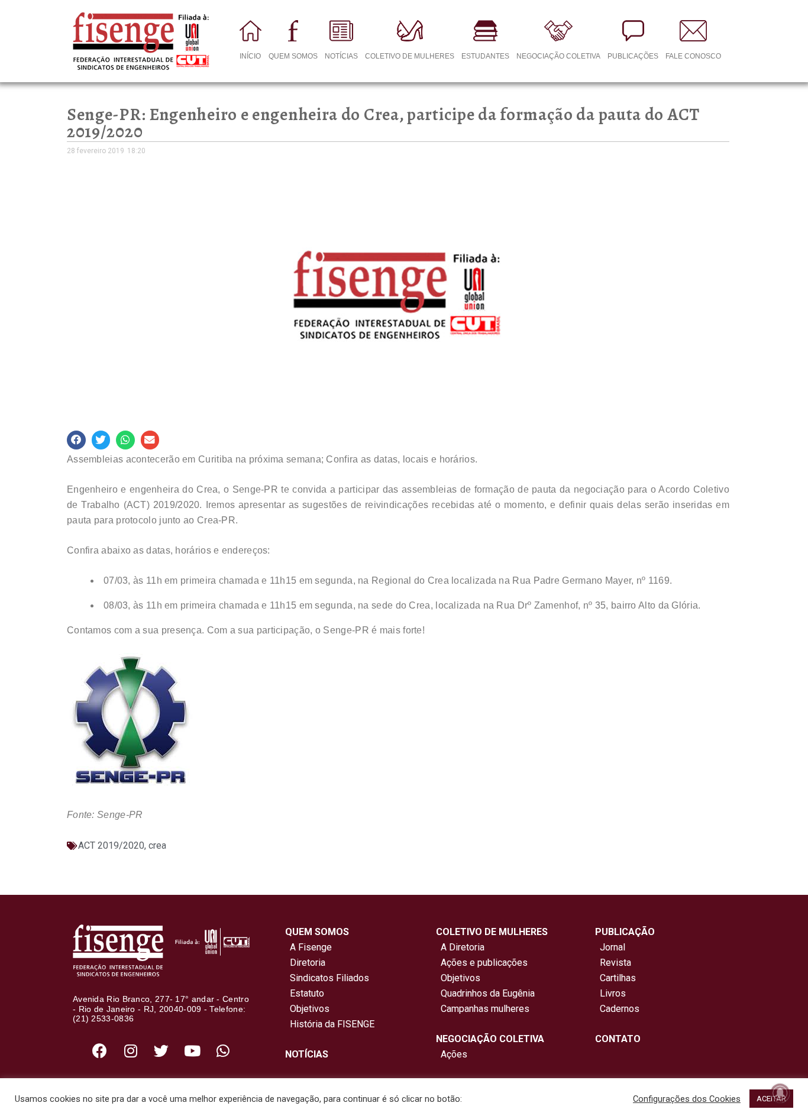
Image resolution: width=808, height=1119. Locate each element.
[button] (76, 440)
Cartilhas (618, 978)
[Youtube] (192, 1050)
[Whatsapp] (223, 1050)
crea (157, 845)
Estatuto (304, 993)
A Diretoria (460, 947)
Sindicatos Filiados (327, 978)
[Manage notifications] (780, 1093)
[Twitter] (161, 1050)
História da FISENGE (329, 1024)
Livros (613, 993)
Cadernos (619, 1008)
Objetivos (307, 1008)
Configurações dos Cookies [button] (687, 1099)
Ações (451, 1054)
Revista (615, 962)
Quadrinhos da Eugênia (485, 993)
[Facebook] (100, 1050)
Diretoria (305, 962)
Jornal (612, 947)
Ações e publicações (482, 962)
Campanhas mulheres (482, 1008)
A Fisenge (308, 947)
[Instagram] (131, 1050)
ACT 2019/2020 (111, 845)
